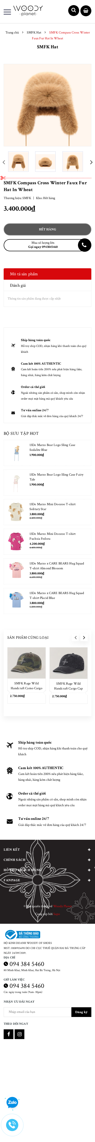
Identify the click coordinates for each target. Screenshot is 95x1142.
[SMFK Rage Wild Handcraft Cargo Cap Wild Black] (69, 663)
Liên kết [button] (12, 850)
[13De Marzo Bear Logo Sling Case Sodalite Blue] (16, 453)
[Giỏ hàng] (85, 11)
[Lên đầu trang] (78, 1131)
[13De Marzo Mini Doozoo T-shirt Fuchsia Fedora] (16, 541)
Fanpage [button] (12, 880)
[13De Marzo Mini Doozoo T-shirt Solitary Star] (16, 512)
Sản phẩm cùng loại (27, 637)
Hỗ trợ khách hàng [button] (23, 870)
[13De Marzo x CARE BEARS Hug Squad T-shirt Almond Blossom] (16, 571)
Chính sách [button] (14, 860)
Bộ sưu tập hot (21, 433)
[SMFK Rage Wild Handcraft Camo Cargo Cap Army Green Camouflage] (27, 663)
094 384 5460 (27, 964)
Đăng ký (81, 1012)
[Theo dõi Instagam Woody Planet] (19, 1034)
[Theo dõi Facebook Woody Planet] (8, 1034)
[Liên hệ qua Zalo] (12, 1103)
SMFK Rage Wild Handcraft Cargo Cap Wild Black (68, 688)
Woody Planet (62, 906)
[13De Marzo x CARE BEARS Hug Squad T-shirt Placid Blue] (16, 601)
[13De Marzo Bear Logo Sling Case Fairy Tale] (16, 482)
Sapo (56, 914)
